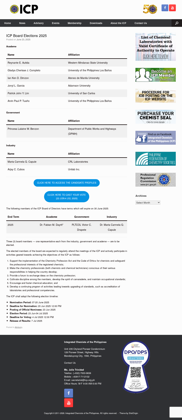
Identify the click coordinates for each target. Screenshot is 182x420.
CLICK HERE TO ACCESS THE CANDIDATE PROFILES (66, 182)
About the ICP (118, 23)
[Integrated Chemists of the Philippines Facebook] (165, 7)
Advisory (39, 23)
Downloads (96, 23)
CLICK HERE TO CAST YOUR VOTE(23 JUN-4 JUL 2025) (66, 196)
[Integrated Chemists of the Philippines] (24, 9)
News (22, 23)
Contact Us (141, 23)
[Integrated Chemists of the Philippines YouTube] (172, 7)
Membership (74, 23)
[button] (177, 23)
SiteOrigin (133, 413)
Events (55, 23)
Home (7, 23)
